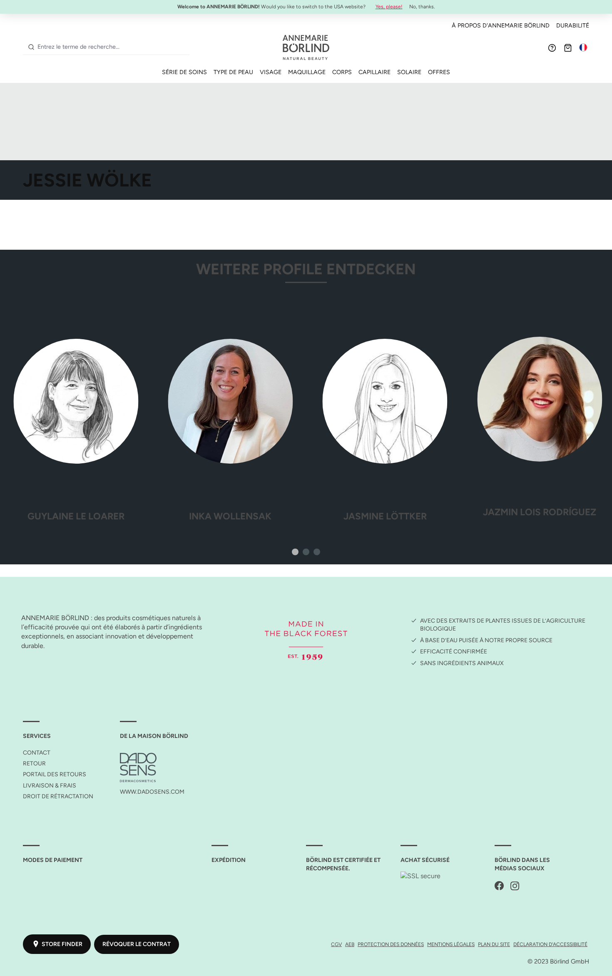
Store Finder (62, 944)
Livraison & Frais (49, 785)
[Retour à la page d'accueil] (306, 47)
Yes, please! (389, 7)
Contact (36, 752)
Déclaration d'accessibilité (550, 944)
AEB (349, 944)
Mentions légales (451, 944)
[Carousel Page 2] (306, 552)
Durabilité (572, 25)
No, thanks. (422, 7)
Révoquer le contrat (136, 944)
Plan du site (494, 944)
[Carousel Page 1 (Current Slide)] (295, 552)
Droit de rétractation (58, 796)
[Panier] (568, 47)
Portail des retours (54, 774)
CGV (336, 944)
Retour (34, 763)
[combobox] (111, 47)
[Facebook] (499, 886)
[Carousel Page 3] (316, 552)
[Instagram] (515, 886)
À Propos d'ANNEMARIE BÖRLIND (501, 25)
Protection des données (391, 944)
